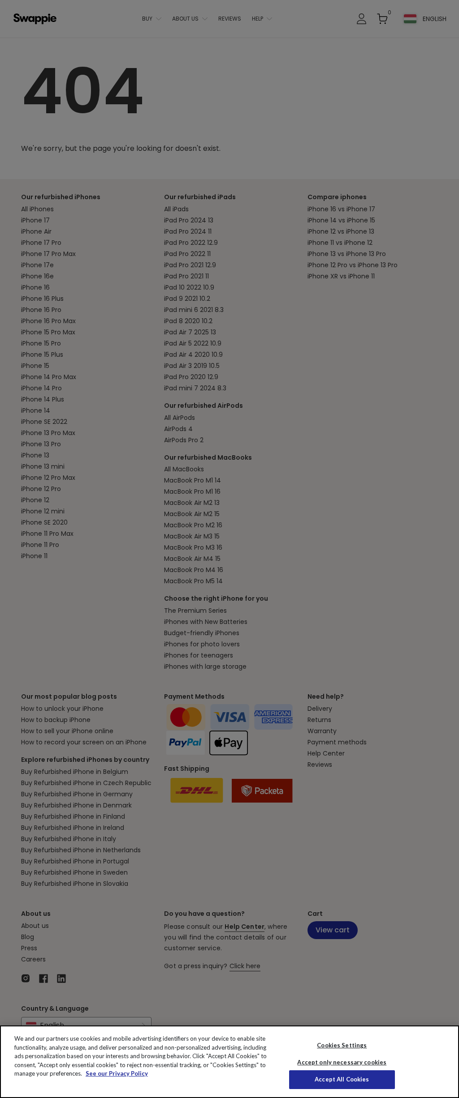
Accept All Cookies (342, 1079)
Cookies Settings (342, 1045)
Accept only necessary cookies (341, 1062)
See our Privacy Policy (117, 1073)
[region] (229, 1061)
